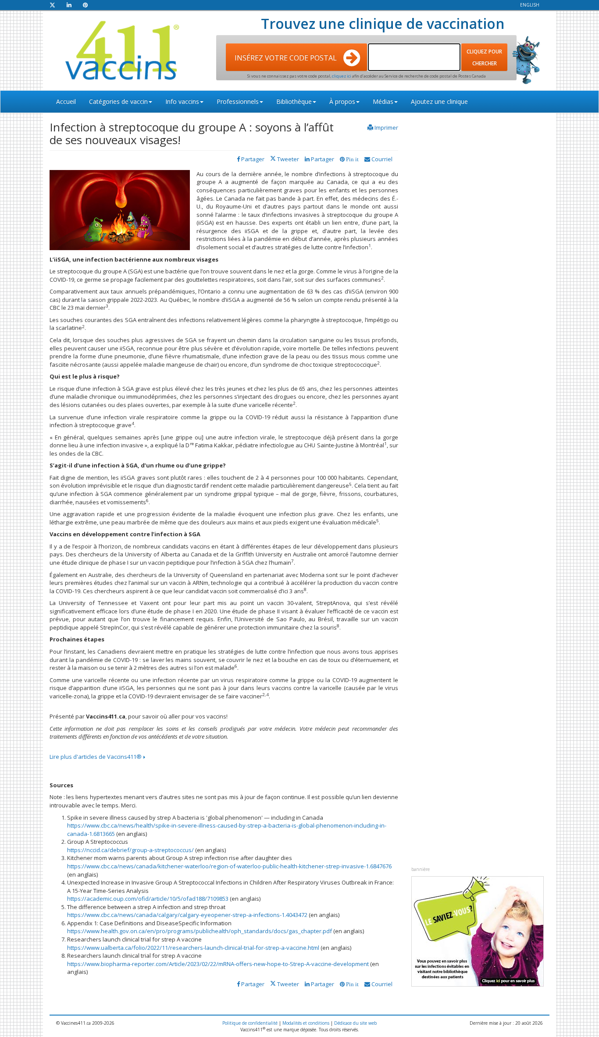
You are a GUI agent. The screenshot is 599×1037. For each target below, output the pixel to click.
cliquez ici (342, 76)
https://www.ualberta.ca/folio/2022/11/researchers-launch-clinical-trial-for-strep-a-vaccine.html (193, 948)
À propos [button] (342, 101)
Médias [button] (383, 101)
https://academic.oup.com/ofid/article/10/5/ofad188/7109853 (147, 899)
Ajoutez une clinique (439, 101)
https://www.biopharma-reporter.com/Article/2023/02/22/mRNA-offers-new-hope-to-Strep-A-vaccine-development (218, 964)
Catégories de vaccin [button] (118, 101)
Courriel (381, 159)
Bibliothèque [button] (294, 101)
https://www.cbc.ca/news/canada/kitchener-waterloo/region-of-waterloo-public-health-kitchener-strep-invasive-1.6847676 (229, 866)
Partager (322, 159)
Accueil (66, 101)
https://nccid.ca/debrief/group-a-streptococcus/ (130, 850)
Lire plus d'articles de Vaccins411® (96, 757)
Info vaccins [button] (182, 101)
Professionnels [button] (238, 101)
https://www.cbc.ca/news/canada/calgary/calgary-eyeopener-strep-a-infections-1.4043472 (187, 915)
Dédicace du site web (355, 1023)
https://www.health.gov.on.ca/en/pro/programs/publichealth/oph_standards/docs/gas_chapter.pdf (199, 931)
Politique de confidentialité (250, 1023)
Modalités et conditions (305, 1023)
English (529, 5)
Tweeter (287, 159)
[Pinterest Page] (85, 5)
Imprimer (386, 127)
